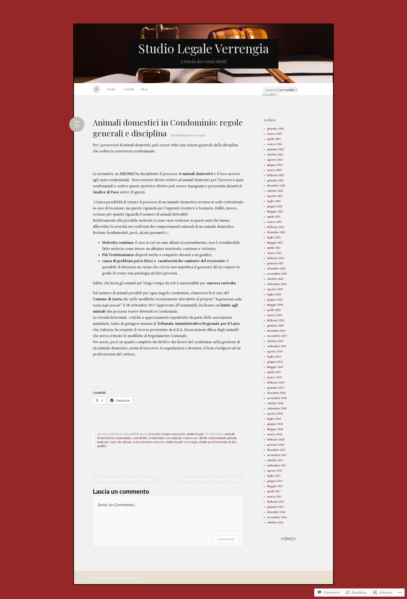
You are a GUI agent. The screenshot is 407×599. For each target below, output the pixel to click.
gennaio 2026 (275, 128)
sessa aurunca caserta (148, 442)
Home (111, 89)
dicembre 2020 (276, 268)
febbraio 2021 (275, 258)
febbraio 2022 (275, 227)
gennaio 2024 (275, 149)
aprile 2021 (274, 248)
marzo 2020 (274, 315)
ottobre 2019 (275, 341)
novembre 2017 (277, 455)
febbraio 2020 (275, 320)
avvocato (154, 434)
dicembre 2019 (276, 331)
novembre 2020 (277, 274)
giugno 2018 (275, 424)
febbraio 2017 (275, 502)
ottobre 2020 (275, 279)
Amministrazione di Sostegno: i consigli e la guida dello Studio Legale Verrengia (126, 479)
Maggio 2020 (275, 305)
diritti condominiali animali (217, 438)
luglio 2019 (274, 357)
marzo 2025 (274, 134)
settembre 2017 (276, 465)
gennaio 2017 (275, 507)
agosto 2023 (275, 160)
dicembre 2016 (276, 512)
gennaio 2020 (275, 325)
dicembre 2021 (276, 232)
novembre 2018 (277, 398)
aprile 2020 (274, 310)
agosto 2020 (275, 289)
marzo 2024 (274, 144)
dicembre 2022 (276, 185)
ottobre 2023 (275, 154)
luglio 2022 (274, 201)
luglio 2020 (274, 294)
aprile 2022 (274, 217)
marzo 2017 (274, 496)
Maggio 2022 (275, 211)
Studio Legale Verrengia (203, 48)
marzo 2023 (274, 170)
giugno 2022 (275, 206)
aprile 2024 (274, 139)
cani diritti (140, 438)
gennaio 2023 (275, 180)
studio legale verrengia (181, 442)
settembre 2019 (276, 346)
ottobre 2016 (275, 522)
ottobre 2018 (275, 403)
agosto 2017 (275, 471)
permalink (287, 90)
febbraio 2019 (275, 382)
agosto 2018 (275, 414)
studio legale (195, 434)
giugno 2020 (275, 300)
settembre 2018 (276, 408)
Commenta (226, 539)
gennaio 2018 (275, 445)
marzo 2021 (274, 253)
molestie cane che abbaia (114, 442)
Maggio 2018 (275, 429)
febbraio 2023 (275, 175)
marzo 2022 (274, 222)
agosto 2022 (275, 196)
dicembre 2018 (276, 393)
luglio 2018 (274, 419)
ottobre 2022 (275, 191)
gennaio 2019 (275, 388)
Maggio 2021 (275, 242)
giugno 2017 (275, 481)
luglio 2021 (274, 237)
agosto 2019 (275, 351)
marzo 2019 (274, 377)
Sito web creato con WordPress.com (116, 577)
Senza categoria (173, 434)
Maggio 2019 (275, 367)
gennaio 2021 (275, 263)
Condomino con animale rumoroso (173, 438)
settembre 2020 (276, 284)
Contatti (128, 89)
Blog (144, 89)
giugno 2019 (275, 362)
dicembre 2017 (276, 450)
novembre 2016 (277, 517)
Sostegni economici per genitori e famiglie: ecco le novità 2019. (212, 479)
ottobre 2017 (275, 460)
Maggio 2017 (275, 486)
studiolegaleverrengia (189, 135)
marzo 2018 (274, 434)
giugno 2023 (275, 165)
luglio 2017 (274, 476)
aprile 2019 (274, 372)
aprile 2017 (274, 491)
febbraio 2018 (275, 439)
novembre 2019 (277, 336)
